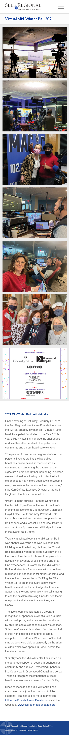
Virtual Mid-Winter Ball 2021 (29, 19)
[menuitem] (59, 6)
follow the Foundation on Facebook (26, 700)
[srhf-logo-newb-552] (28, 6)
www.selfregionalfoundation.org (36, 704)
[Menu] (59, 6)
